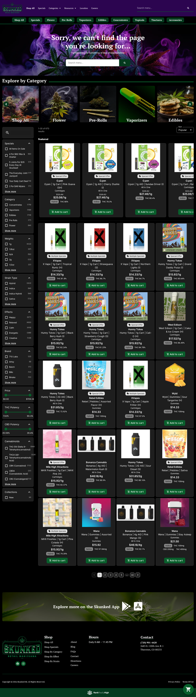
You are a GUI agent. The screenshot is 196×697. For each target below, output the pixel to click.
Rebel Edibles (96, 398)
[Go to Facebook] (17, 663)
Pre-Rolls (98, 120)
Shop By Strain (52, 661)
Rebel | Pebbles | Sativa (175, 470)
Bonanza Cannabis (96, 462)
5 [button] (121, 575)
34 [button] (132, 575)
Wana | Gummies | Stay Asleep (174, 534)
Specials (41, 8)
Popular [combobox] (182, 130)
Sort (180, 127)
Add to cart (61, 211)
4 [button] (116, 575)
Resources (68, 8)
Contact (75, 656)
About (74, 642)
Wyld (174, 393)
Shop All (30, 8)
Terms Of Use (188, 682)
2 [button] (105, 575)
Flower (59, 120)
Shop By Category (53, 651)
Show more (10, 191)
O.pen (60, 180)
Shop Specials (51, 647)
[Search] (188, 8)
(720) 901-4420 (148, 642)
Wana (96, 531)
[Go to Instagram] (23, 663)
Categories (53, 8)
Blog (73, 646)
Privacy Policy (174, 682)
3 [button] (110, 575)
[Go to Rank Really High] (98, 692)
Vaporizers (136, 120)
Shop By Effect (51, 656)
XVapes (57, 260)
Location (84, 8)
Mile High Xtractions (57, 466)
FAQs (73, 651)
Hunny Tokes (174, 260)
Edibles (175, 120)
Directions (76, 661)
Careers (94, 8)
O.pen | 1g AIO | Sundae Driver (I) (146, 184)
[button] (7, 133)
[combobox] (160, 8)
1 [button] (99, 575)
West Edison (175, 324)
